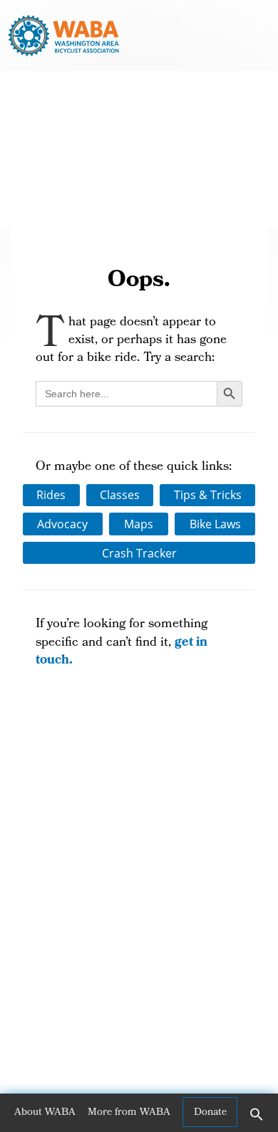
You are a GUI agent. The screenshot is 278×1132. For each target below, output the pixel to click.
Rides (51, 495)
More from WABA (129, 1112)
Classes (120, 495)
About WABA (45, 1112)
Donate (210, 1112)
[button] (256, 1119)
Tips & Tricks (208, 495)
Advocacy (62, 524)
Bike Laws (215, 524)
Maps (138, 524)
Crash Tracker (139, 553)
